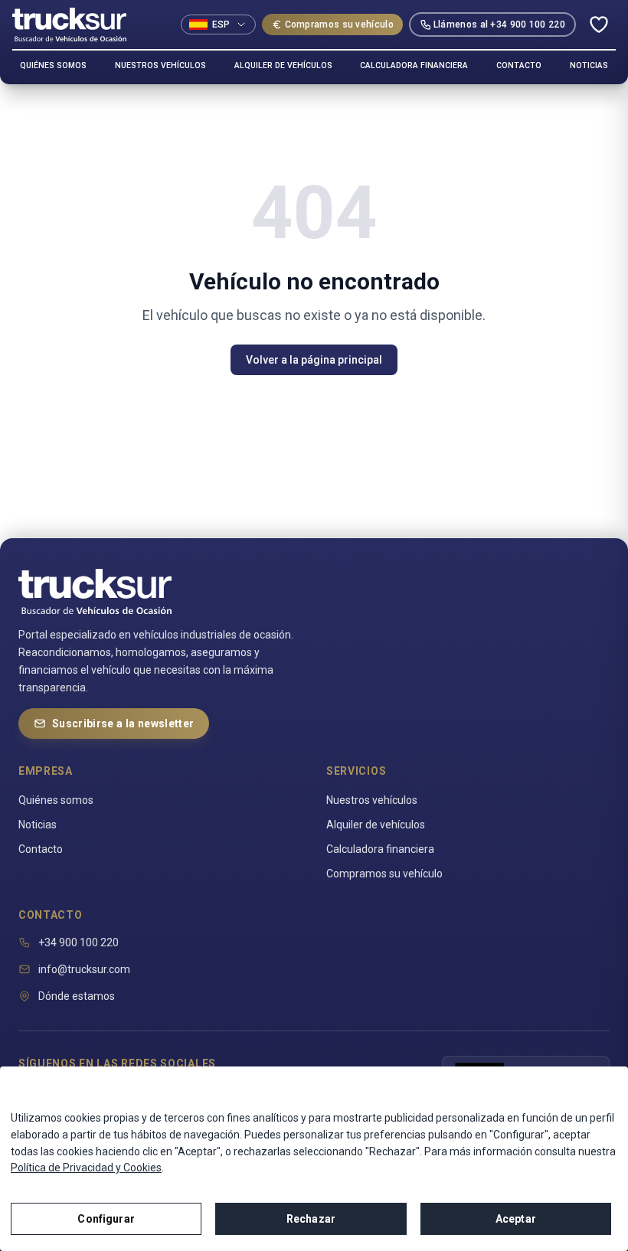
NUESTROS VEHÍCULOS (160, 65)
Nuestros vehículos (371, 800)
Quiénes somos (55, 800)
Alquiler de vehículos (375, 824)
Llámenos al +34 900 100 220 (499, 24)
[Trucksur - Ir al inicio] (69, 24)
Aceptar (516, 1219)
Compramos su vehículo (339, 24)
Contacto (40, 849)
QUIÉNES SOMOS (53, 65)
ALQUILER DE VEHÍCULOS (283, 65)
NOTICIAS (589, 65)
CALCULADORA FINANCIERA (414, 65)
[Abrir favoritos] (599, 24)
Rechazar (310, 1219)
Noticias (37, 824)
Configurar (105, 1219)
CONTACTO (518, 65)
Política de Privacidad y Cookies (86, 1167)
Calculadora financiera (380, 849)
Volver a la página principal (314, 360)
